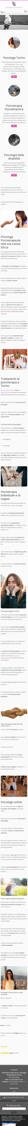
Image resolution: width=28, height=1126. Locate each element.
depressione (4, 392)
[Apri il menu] (25, 11)
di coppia (12, 505)
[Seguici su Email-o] (4, 12)
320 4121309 (15, 1077)
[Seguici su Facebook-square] (2, 12)
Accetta (4, 1123)
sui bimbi (3, 684)
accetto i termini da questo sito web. (14, 1097)
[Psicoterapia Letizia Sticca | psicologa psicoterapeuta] (14, 3)
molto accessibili (5, 906)
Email (14, 1091)
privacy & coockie (16, 1120)
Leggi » (14, 76)
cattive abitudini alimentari (10, 309)
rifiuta (11, 1123)
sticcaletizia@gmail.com (16, 1079)
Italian (6, 1124)
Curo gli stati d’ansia (7, 390)
